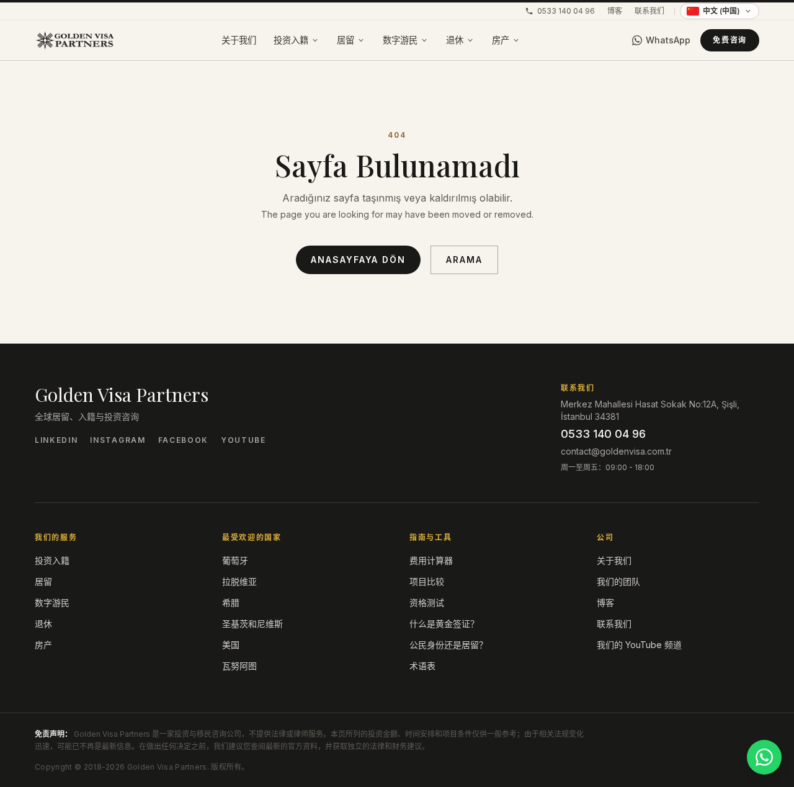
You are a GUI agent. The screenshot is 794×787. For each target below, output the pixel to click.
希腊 (230, 602)
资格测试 (426, 602)
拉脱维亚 (239, 581)
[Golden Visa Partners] (75, 40)
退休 (454, 40)
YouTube (243, 440)
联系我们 (649, 11)
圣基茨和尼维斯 (252, 623)
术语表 (422, 665)
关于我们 (238, 40)
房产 (500, 40)
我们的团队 (618, 581)
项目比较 (426, 581)
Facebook (183, 440)
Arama (464, 259)
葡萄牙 (235, 560)
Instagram (117, 440)
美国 (230, 644)
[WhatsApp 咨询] (764, 757)
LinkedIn (56, 440)
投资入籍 (291, 40)
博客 (614, 11)
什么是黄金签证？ (444, 623)
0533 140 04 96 (566, 11)
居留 (345, 40)
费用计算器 (431, 560)
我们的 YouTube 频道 (639, 644)
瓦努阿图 (239, 665)
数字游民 (400, 40)
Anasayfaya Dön (358, 259)
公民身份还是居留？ (448, 644)
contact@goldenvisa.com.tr (616, 451)
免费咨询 (730, 40)
